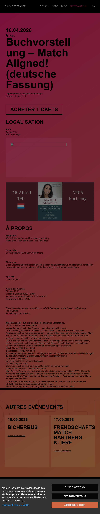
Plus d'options (75, 487)
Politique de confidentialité (15, 505)
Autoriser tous (74, 505)
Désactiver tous (75, 496)
